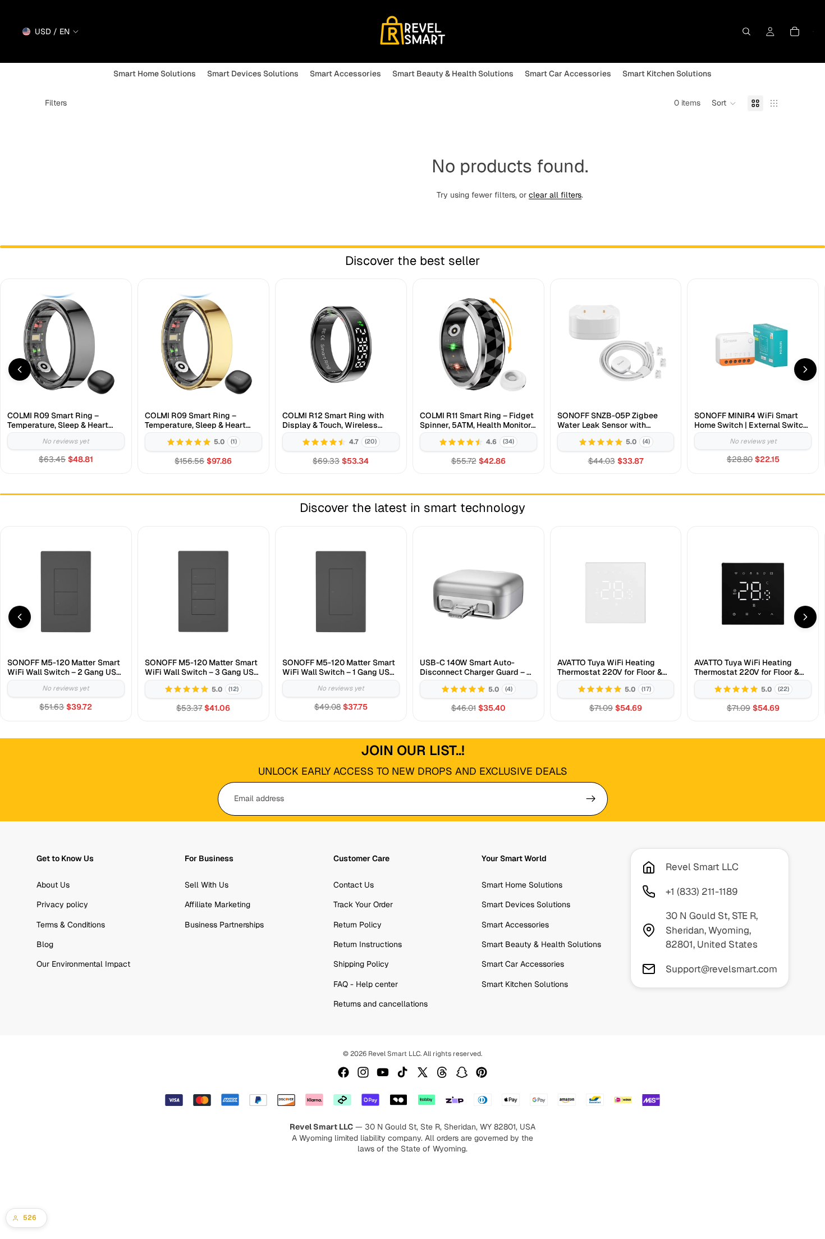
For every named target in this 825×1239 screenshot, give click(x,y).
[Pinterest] (481, 1072)
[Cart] (794, 31)
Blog (44, 944)
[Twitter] (422, 1072)
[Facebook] (343, 1072)
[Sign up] (591, 799)
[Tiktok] (402, 1072)
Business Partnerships (224, 924)
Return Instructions (367, 944)
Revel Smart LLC (394, 1053)
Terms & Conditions (70, 924)
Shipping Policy (361, 964)
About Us (53, 885)
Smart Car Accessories (523, 964)
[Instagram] (363, 1072)
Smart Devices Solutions (526, 904)
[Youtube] (382, 1072)
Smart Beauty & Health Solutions (541, 944)
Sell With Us (206, 885)
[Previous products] (19, 369)
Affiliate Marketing (217, 904)
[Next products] (805, 369)
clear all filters (555, 195)
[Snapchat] (462, 1072)
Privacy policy (62, 904)
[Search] (746, 31)
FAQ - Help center (365, 984)
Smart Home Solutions (522, 885)
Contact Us (353, 885)
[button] (724, 103)
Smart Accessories (515, 924)
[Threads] (442, 1072)
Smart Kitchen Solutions (525, 984)
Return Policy (357, 924)
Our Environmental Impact (83, 964)
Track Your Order (363, 904)
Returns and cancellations (380, 1004)
